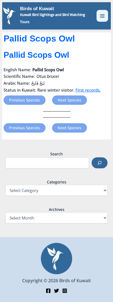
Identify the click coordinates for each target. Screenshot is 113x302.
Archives (56, 209)
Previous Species (24, 100)
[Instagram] (64, 290)
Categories (56, 182)
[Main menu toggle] (102, 16)
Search (56, 154)
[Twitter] (56, 290)
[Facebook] (48, 290)
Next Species (69, 100)
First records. (88, 90)
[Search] (100, 162)
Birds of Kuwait (37, 8)
